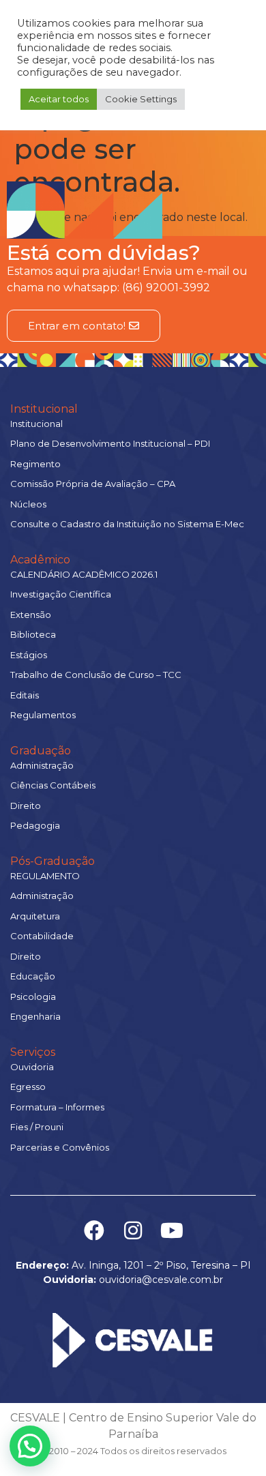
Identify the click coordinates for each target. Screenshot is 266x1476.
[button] (30, 1446)
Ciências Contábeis (52, 785)
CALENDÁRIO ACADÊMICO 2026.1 (84, 574)
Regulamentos (43, 714)
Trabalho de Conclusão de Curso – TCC (95, 674)
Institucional (44, 408)
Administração (42, 765)
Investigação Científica (60, 594)
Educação (32, 976)
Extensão (30, 614)
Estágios (28, 654)
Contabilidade (42, 935)
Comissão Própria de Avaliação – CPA (92, 483)
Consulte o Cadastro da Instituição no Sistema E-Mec (127, 523)
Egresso (28, 1086)
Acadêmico (40, 559)
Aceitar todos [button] (59, 98)
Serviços (32, 1052)
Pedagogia (35, 825)
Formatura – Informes (57, 1107)
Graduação (40, 750)
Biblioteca (33, 634)
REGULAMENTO (45, 875)
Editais (24, 695)
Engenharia (35, 1016)
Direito (25, 805)
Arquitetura (35, 916)
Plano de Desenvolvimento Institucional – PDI (110, 443)
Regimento (35, 463)
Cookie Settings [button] (141, 98)
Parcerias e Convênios (59, 1147)
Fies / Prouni (36, 1126)
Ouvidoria (32, 1066)
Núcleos (28, 504)
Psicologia (33, 996)
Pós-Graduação (52, 861)
